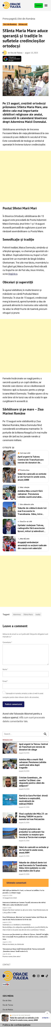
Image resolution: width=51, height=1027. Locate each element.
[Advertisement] (25, 176)
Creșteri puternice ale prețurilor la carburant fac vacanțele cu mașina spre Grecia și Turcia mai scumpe (32, 833)
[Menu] (46, 5)
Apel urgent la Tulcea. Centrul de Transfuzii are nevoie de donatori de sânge (33, 747)
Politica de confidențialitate (16, 1025)
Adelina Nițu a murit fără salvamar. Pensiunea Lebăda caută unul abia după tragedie (32, 763)
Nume (5, 669)
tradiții (38, 614)
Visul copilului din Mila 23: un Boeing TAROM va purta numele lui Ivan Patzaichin (33, 816)
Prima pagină (9, 18)
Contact (39, 5)
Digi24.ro (12, 274)
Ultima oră (23, 24)
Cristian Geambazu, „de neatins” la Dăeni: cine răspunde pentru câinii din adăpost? (31, 781)
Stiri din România (26, 18)
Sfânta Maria (28, 614)
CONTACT (6, 964)
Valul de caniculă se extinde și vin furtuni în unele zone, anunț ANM (33, 850)
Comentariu (7, 642)
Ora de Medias (8, 1009)
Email (5, 681)
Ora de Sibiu (7, 1000)
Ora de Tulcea (16, 52)
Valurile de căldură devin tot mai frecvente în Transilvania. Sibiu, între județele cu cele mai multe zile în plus (33, 866)
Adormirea (17, 614)
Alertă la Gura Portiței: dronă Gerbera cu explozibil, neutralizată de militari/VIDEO (33, 799)
